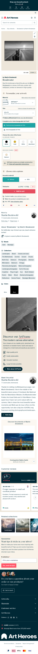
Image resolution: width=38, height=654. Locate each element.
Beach (14, 254)
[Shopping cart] (35, 17)
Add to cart (20, 191)
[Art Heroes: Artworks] (36, 599)
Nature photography (25, 266)
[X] (17, 618)
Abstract (31, 260)
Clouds (30, 257)
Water (10, 275)
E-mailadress (5, 557)
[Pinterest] (11, 618)
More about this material (28, 97)
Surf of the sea (23, 269)
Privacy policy (19, 646)
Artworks (5, 599)
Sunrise (17, 257)
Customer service (8, 608)
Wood (16, 275)
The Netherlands (7, 257)
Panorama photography (9, 266)
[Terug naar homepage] (11, 18)
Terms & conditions (9, 643)
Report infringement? (28, 643)
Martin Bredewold (10, 77)
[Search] (34, 22)
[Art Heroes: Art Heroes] (36, 613)
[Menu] (2, 17)
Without (12, 179)
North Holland (29, 272)
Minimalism (5, 263)
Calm (3, 245)
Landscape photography (9, 269)
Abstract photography (26, 275)
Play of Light (14, 272)
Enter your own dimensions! (18, 118)
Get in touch (9, 590)
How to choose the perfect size (26, 108)
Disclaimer (18, 643)
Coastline (5, 272)
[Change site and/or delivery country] (35, 12)
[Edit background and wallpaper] (34, 36)
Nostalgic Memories (28, 278)
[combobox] (16, 23)
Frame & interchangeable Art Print (15, 125)
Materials (5, 604)
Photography (22, 260)
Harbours (13, 260)
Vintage (21, 263)
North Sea (5, 260)
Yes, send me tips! (9, 565)
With (28, 179)
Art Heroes (5, 613)
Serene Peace (15, 278)
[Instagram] (8, 618)
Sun (21, 272)
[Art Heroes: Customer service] (36, 608)
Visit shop (4, 221)
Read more (13, 221)
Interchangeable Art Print (13, 130)
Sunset (24, 257)
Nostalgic (10, 245)
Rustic (4, 275)
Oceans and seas (23, 254)
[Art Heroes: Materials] (36, 603)
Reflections (5, 278)
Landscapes (6, 254)
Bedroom (14, 263)
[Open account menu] (31, 18)
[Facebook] (14, 618)
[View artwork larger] (34, 33)
